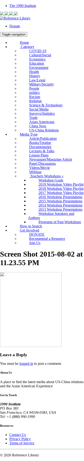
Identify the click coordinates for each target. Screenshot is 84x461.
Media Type (29, 134)
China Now (37, 126)
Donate (14, 26)
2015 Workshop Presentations (60, 201)
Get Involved (29, 230)
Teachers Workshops (46, 176)
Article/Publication (43, 138)
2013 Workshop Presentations (60, 209)
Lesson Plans (39, 155)
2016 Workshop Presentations (60, 197)
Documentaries (40, 147)
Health (34, 72)
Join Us (34, 243)
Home (24, 43)
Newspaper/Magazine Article (50, 159)
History (34, 76)
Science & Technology (46, 105)
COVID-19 (37, 51)
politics (34, 93)
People (34, 88)
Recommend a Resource (47, 239)
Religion (35, 101)
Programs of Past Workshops (59, 222)
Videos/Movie (39, 168)
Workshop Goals (50, 180)
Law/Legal (37, 80)
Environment (38, 68)
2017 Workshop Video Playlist (61, 193)
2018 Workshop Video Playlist (61, 189)
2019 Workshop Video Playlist (61, 184)
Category (27, 47)
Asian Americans (41, 122)
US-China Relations (44, 130)
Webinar (35, 172)
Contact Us (17, 435)
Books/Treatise (40, 143)
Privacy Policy (20, 439)
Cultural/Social (40, 55)
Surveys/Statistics (42, 113)
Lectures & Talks (41, 151)
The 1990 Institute (22, 6)
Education (36, 63)
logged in (26, 364)
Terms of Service (21, 443)
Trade (33, 118)
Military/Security (41, 84)
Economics (37, 59)
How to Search (31, 226)
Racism (34, 97)
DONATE (37, 234)
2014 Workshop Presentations (60, 205)
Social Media (39, 109)
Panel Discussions (42, 163)
